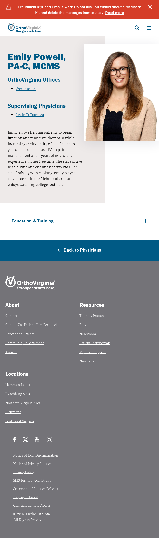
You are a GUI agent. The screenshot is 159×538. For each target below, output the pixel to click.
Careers (11, 315)
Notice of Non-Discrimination (35, 455)
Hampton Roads (17, 384)
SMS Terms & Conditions (32, 480)
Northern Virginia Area (23, 402)
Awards (11, 352)
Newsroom (88, 333)
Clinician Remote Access (31, 505)
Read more (114, 12)
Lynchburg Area (17, 393)
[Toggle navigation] (149, 28)
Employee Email (25, 497)
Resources (92, 305)
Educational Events (19, 333)
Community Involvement (24, 343)
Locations (16, 374)
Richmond (13, 412)
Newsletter (88, 361)
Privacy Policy (23, 472)
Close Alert (150, 7)
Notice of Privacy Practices (33, 463)
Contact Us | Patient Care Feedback (31, 324)
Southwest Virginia (19, 421)
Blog (83, 324)
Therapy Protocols (93, 315)
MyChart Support (93, 352)
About (12, 305)
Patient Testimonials (95, 343)
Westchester (26, 88)
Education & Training (32, 221)
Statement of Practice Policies (35, 488)
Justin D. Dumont (30, 114)
